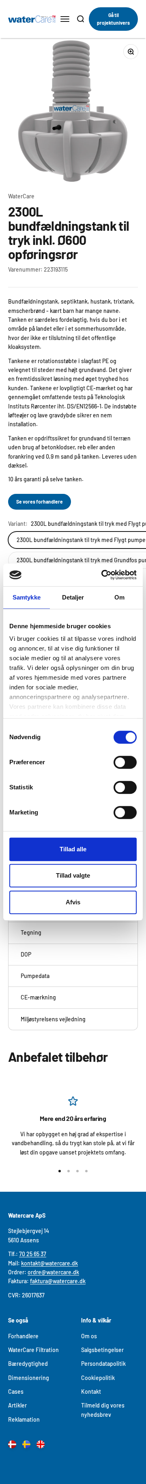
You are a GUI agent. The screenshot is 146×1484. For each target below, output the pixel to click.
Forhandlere (23, 1336)
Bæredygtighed (28, 1363)
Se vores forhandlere (39, 501)
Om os (89, 1336)
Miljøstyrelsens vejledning (53, 1019)
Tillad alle (73, 849)
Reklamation (24, 1419)
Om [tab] (119, 597)
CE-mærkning (38, 997)
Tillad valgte (73, 875)
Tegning (31, 932)
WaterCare (21, 196)
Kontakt (91, 1391)
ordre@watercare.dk (53, 1272)
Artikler (17, 1405)
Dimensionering (28, 1377)
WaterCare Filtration (33, 1349)
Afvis (73, 902)
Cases (16, 1391)
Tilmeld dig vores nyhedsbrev (103, 1410)
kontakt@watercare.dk (49, 1263)
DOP (26, 954)
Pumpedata (35, 975)
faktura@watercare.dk (58, 1281)
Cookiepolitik (98, 1377)
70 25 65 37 (32, 1253)
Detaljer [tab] (73, 597)
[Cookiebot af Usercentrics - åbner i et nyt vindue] (103, 575)
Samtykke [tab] (27, 597)
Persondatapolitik (103, 1363)
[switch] (125, 762)
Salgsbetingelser (102, 1349)
